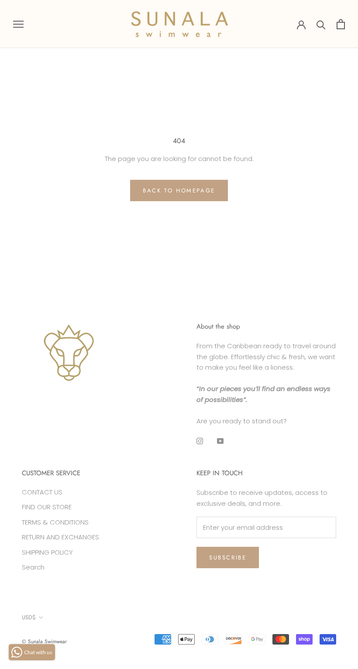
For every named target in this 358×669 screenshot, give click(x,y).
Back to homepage (179, 190)
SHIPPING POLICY (47, 552)
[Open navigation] (18, 23)
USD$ (29, 617)
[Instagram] (199, 440)
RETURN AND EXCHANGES (60, 537)
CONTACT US (42, 492)
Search (33, 567)
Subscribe (227, 557)
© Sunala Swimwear (44, 641)
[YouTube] (220, 440)
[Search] (321, 24)
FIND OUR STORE (47, 506)
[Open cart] (341, 24)
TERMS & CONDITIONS (55, 522)
